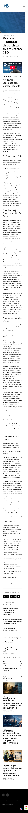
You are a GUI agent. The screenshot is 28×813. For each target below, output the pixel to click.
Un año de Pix (18, 677)
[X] (11, 596)
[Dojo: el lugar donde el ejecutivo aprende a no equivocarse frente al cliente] (12, 756)
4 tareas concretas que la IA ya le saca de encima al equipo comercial (12, 639)
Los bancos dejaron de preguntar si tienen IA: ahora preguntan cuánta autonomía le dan (12, 649)
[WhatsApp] (14, 596)
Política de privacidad (7, 804)
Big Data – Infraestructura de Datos (7, 678)
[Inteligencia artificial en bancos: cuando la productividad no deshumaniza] (12, 688)
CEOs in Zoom (10, 35)
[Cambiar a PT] (26, 808)
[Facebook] (18, 596)
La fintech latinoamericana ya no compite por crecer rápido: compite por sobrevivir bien (12, 621)
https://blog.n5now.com (15, 586)
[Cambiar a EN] (26, 806)
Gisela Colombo (7, 710)
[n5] (6, 584)
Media (4, 35)
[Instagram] (3, 795)
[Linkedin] (4, 596)
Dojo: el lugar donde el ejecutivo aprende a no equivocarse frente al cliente (12, 630)
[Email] (7, 596)
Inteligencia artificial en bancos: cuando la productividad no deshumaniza (10, 611)
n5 (3, 56)
